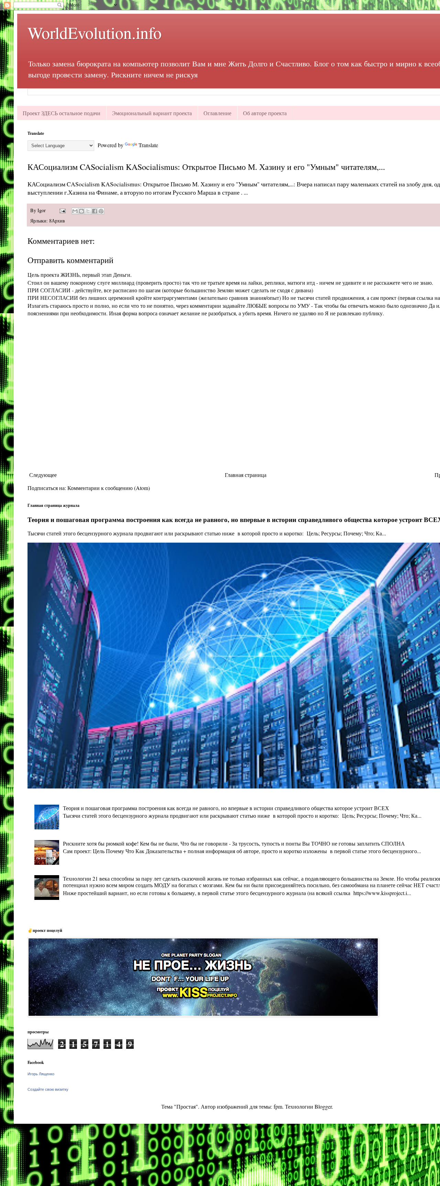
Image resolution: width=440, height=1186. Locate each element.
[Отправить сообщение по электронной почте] (62, 210)
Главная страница (245, 474)
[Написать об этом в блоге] (81, 211)
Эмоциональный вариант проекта (152, 113)
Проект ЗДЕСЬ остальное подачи (61, 113)
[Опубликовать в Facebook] (94, 211)
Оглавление (217, 113)
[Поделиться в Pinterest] (101, 211)
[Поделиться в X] (88, 211)
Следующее (43, 474)
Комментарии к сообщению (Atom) (108, 487)
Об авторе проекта (265, 113)
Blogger (323, 1106)
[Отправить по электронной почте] (75, 211)
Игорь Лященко (41, 1074)
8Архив (57, 220)
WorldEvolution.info (95, 32)
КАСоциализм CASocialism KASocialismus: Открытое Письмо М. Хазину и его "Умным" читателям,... (206, 166)
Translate (148, 145)
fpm (278, 1106)
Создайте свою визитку (48, 1089)
